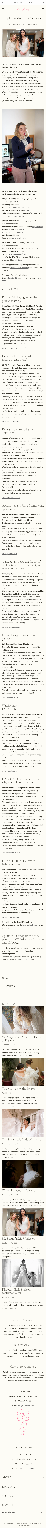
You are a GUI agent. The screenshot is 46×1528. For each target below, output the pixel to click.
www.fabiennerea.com (11, 627)
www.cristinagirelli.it (10, 697)
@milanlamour (18, 216)
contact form (10, 928)
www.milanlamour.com (11, 497)
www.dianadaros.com (10, 771)
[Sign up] (41, 1512)
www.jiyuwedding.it (9, 553)
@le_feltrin (27, 210)
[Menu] (3, 9)
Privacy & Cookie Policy (23, 1525)
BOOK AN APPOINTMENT (23, 1447)
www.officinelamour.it (10, 917)
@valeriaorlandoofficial (17, 254)
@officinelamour (19, 260)
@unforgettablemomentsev (19, 207)
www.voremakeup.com (11, 853)
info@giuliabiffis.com (15, 278)
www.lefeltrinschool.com (12, 421)
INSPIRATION (10, 986)
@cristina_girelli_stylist (17, 238)
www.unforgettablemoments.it (14, 348)
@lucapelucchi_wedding (19, 267)
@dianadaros (33, 248)
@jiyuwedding (37, 226)
